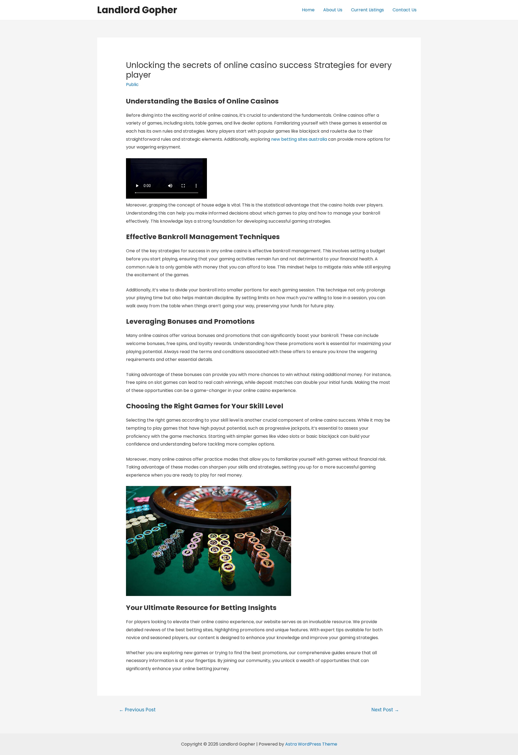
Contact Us (405, 10)
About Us (332, 10)
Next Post (385, 709)
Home (308, 10)
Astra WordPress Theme (311, 744)
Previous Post (137, 709)
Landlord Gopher (137, 9)
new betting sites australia (299, 139)
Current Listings (367, 10)
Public (132, 84)
